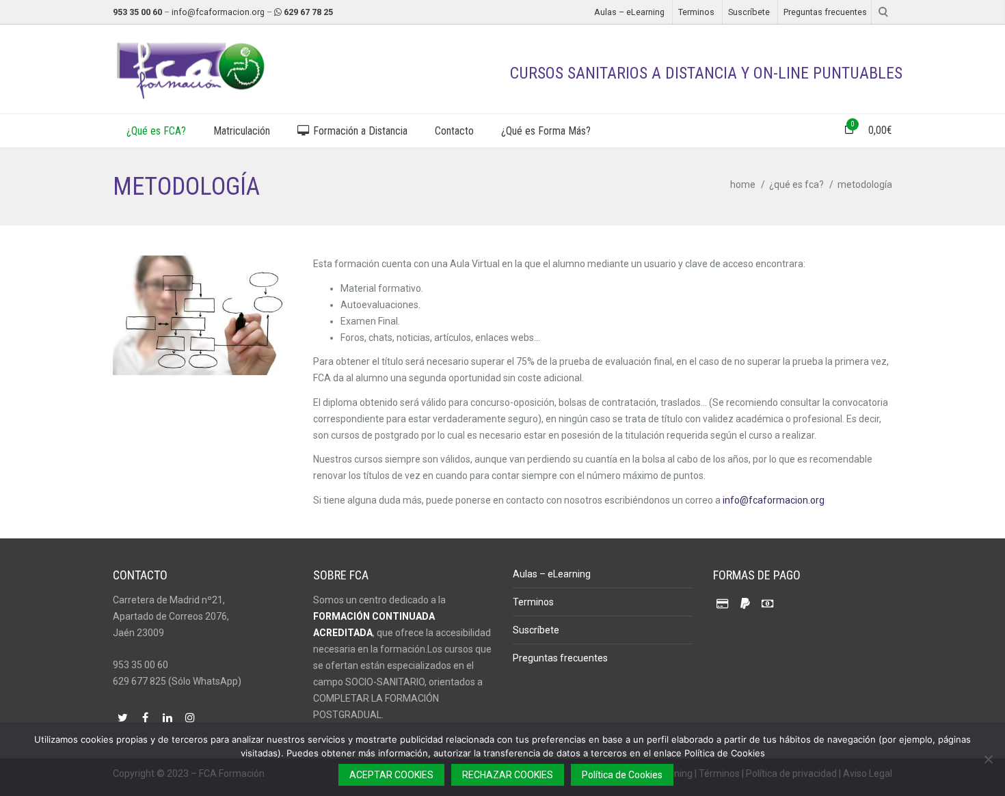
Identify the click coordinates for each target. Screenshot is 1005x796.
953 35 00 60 (137, 12)
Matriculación (241, 130)
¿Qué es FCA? (156, 130)
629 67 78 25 (308, 12)
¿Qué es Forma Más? (546, 130)
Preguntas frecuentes (825, 12)
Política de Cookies (622, 774)
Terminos (696, 12)
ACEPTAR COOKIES (391, 774)
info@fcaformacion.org (218, 12)
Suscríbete (749, 12)
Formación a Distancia (358, 130)
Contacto (454, 130)
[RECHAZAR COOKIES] (988, 759)
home (742, 184)
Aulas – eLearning (629, 12)
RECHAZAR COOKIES (507, 774)
